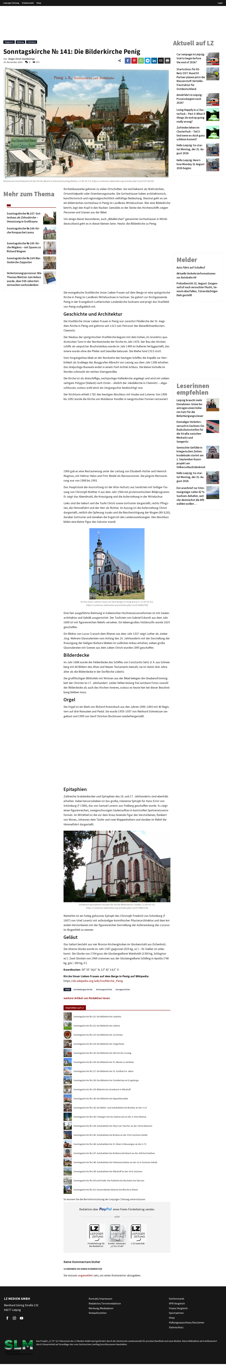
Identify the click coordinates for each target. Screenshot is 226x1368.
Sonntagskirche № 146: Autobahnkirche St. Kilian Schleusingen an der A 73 (109, 1144)
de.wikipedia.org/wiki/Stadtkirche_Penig (98, 981)
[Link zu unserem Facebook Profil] (7, 1318)
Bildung (20, 42)
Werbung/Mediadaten (101, 1308)
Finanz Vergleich (178, 1308)
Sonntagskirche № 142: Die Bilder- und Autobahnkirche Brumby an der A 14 (110, 1107)
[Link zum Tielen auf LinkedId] (154, 61)
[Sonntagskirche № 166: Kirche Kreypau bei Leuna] (49, 233)
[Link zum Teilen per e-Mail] (161, 61)
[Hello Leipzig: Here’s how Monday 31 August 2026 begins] (212, 164)
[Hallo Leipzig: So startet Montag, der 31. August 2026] (212, 149)
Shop (39, 3)
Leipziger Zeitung (11, 3)
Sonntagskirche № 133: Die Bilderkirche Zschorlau (98, 1034)
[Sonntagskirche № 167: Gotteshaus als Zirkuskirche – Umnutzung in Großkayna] (49, 218)
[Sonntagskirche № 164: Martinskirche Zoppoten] (49, 262)
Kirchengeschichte (104, 989)
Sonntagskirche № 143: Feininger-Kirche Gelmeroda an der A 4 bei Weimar (109, 1116)
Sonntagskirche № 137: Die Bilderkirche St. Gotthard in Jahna (103, 1071)
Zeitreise (31, 42)
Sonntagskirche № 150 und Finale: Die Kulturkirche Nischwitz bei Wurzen (108, 1180)
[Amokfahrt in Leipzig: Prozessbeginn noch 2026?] (212, 99)
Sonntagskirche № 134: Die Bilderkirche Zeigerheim (98, 1043)
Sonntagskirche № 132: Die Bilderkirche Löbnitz (96, 1025)
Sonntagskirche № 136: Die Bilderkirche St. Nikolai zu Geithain (103, 1062)
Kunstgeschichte (122, 989)
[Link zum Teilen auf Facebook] (128, 61)
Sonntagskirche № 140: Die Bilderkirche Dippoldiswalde (100, 1098)
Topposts (9, 42)
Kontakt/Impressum (100, 1298)
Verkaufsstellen (98, 1313)
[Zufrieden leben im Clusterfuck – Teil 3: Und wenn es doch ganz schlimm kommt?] (212, 133)
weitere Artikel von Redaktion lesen (87, 998)
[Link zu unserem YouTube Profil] (21, 1318)
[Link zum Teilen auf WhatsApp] (141, 61)
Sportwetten (176, 1313)
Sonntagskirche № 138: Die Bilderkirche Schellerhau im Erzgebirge (106, 1080)
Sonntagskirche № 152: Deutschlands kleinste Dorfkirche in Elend (105, 1189)
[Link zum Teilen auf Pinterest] (134, 61)
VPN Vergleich (177, 1303)
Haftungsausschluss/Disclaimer (186, 1322)
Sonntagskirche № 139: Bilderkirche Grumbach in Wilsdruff (102, 1089)
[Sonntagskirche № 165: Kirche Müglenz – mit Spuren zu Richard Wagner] (49, 247)
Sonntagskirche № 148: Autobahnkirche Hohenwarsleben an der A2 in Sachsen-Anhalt (115, 1162)
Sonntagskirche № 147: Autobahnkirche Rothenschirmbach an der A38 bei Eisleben (114, 1153)
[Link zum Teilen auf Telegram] (148, 61)
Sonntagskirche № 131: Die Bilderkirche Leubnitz (97, 1016)
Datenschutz (176, 1327)
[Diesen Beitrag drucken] (167, 61)
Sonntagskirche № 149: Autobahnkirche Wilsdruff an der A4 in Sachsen (107, 1171)
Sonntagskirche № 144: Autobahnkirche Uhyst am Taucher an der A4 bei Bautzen (112, 1125)
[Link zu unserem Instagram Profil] (14, 1318)
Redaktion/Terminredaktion (105, 1303)
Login (220, 3)
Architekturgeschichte (82, 989)
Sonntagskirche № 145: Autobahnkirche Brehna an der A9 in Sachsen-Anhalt (110, 1134)
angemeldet (85, 1275)
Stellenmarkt (28, 3)
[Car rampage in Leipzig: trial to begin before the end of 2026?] (212, 59)
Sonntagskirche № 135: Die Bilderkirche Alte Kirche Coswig (102, 1052)
